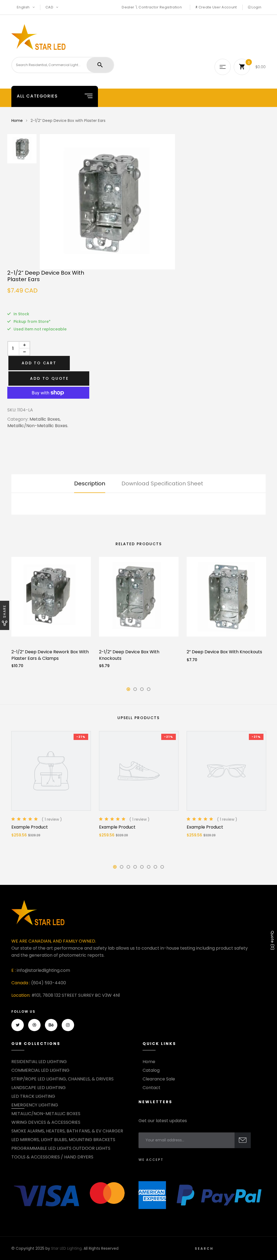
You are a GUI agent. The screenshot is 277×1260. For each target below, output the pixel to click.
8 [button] (162, 868)
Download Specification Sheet (162, 483)
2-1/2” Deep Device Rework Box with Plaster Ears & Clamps (50, 655)
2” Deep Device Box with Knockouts (224, 652)
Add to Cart (39, 363)
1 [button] (115, 868)
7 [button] (155, 868)
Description (89, 483)
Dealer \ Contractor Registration (152, 7)
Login (256, 7)
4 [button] (135, 868)
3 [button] (128, 868)
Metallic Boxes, (45, 419)
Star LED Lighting (66, 1248)
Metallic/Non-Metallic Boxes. (37, 426)
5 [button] (142, 868)
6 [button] (148, 868)
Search (204, 1248)
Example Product (29, 827)
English (24, 7)
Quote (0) (272, 940)
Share (4, 611)
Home (17, 120)
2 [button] (122, 868)
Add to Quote (49, 378)
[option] (155, 201)
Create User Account (217, 7)
